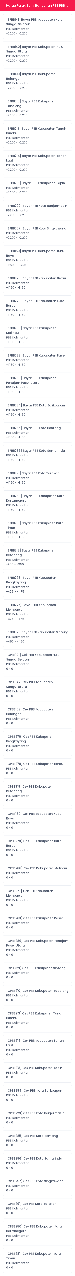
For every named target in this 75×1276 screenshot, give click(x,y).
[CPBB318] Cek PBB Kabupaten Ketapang (29, 793)
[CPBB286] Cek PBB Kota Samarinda (34, 1163)
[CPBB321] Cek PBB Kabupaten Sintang (36, 972)
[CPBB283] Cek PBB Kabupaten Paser (34, 922)
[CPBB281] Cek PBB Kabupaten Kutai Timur (34, 1261)
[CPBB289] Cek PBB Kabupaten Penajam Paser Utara (37, 948)
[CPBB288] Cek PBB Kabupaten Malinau (36, 873)
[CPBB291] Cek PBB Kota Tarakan (31, 1208)
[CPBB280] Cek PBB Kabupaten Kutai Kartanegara (34, 1233)
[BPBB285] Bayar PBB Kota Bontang (33, 432)
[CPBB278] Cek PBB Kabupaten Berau (34, 768)
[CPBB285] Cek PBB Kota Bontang (32, 1140)
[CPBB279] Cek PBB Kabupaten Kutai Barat (34, 848)
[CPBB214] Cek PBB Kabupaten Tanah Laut (35, 1048)
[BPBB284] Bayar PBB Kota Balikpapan (35, 410)
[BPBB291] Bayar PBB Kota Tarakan (32, 478)
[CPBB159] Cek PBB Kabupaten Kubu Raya (33, 821)
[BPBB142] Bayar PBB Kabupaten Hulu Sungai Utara (34, 54)
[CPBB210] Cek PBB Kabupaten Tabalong (37, 995)
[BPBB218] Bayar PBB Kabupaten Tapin (35, 187)
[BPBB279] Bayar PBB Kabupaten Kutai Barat (35, 308)
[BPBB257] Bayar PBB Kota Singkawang (36, 233)
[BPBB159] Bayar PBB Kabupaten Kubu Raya (35, 258)
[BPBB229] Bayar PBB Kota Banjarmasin (36, 210)
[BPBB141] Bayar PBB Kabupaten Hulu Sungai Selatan (34, 26)
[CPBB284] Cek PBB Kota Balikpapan (34, 1095)
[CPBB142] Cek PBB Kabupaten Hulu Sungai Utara (33, 689)
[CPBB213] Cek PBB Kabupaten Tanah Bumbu (34, 1020)
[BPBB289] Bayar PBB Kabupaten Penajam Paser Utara (31, 385)
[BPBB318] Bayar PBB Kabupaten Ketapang (30, 557)
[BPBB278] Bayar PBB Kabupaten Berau (36, 283)
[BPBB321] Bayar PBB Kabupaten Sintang (37, 637)
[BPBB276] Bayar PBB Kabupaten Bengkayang (31, 585)
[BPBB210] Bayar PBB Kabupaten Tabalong (30, 108)
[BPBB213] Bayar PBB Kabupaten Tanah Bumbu (36, 135)
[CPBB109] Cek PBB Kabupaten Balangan (29, 716)
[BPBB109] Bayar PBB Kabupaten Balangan (31, 81)
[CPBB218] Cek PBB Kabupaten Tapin (34, 1072)
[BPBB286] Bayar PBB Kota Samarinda (35, 455)
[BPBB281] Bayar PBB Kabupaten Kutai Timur (35, 530)
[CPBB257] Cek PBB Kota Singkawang (35, 1185)
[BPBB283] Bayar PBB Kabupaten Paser (36, 360)
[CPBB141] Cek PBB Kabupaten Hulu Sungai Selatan (33, 662)
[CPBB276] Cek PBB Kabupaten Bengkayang (29, 743)
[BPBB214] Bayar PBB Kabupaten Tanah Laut (36, 163)
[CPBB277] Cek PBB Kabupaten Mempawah (29, 898)
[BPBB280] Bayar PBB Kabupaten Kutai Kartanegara (35, 503)
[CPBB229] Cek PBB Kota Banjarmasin (35, 1117)
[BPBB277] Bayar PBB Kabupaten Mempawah (31, 612)
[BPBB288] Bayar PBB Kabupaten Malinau (31, 335)
